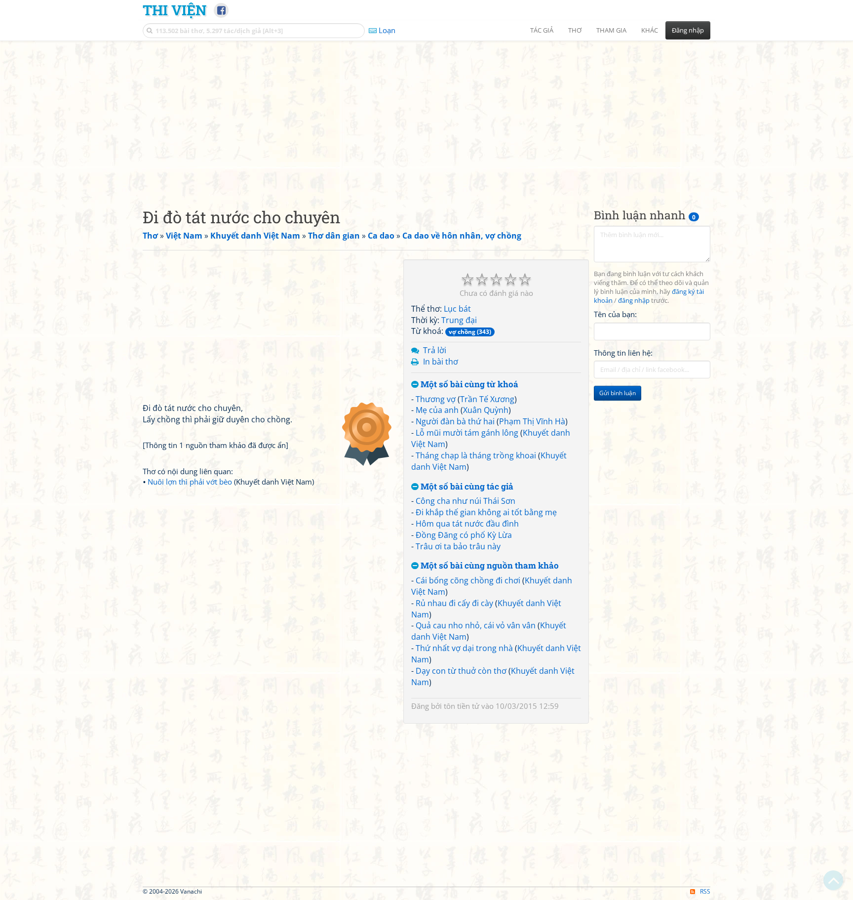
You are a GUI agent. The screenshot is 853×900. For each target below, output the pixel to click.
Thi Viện (174, 9)
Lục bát (457, 308)
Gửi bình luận (617, 393)
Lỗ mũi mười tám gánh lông (467, 432)
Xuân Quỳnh (485, 410)
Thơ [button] (575, 30)
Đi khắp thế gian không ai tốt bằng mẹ (486, 512)
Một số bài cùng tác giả (466, 486)
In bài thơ (440, 361)
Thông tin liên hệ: (623, 353)
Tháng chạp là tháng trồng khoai (476, 455)
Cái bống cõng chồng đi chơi (468, 580)
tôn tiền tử (461, 706)
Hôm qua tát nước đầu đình (467, 523)
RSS (705, 891)
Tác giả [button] (541, 30)
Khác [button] (649, 30)
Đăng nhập (688, 30)
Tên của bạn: (615, 314)
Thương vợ (436, 399)
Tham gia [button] (611, 30)
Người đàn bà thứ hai (455, 421)
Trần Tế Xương (487, 399)
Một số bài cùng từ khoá (468, 384)
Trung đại (459, 320)
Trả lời (434, 350)
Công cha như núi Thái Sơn (465, 500)
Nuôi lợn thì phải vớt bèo (190, 482)
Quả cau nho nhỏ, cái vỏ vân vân (476, 625)
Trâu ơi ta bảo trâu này (458, 546)
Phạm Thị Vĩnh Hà (532, 421)
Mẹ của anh (437, 410)
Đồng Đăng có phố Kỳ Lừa (464, 535)
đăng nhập (634, 300)
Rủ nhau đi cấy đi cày (454, 603)
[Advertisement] (426, 116)
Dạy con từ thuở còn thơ (461, 670)
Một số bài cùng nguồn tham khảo (489, 566)
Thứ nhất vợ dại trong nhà (464, 648)
